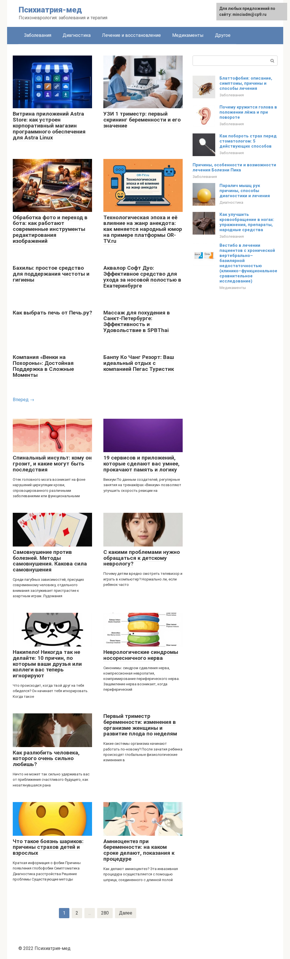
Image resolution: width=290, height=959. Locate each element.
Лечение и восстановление (131, 35)
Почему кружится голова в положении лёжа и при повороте (248, 112)
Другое (223, 35)
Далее (125, 913)
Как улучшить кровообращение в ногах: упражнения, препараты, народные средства (246, 222)
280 (105, 913)
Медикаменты (188, 35)
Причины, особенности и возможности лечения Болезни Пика (234, 167)
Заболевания (37, 35)
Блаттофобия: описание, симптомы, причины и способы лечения (245, 83)
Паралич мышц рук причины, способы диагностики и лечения (244, 190)
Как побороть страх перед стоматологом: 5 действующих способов (248, 141)
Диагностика (77, 35)
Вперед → (23, 399)
